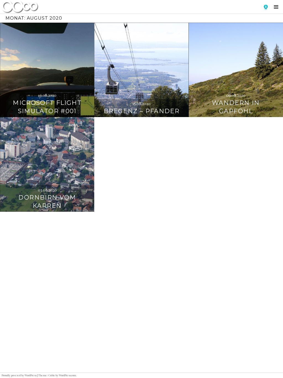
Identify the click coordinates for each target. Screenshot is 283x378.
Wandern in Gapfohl (236, 107)
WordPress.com (67, 375)
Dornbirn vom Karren (47, 201)
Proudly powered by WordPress (19, 375)
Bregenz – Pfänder (141, 111)
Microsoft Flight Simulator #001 (47, 107)
